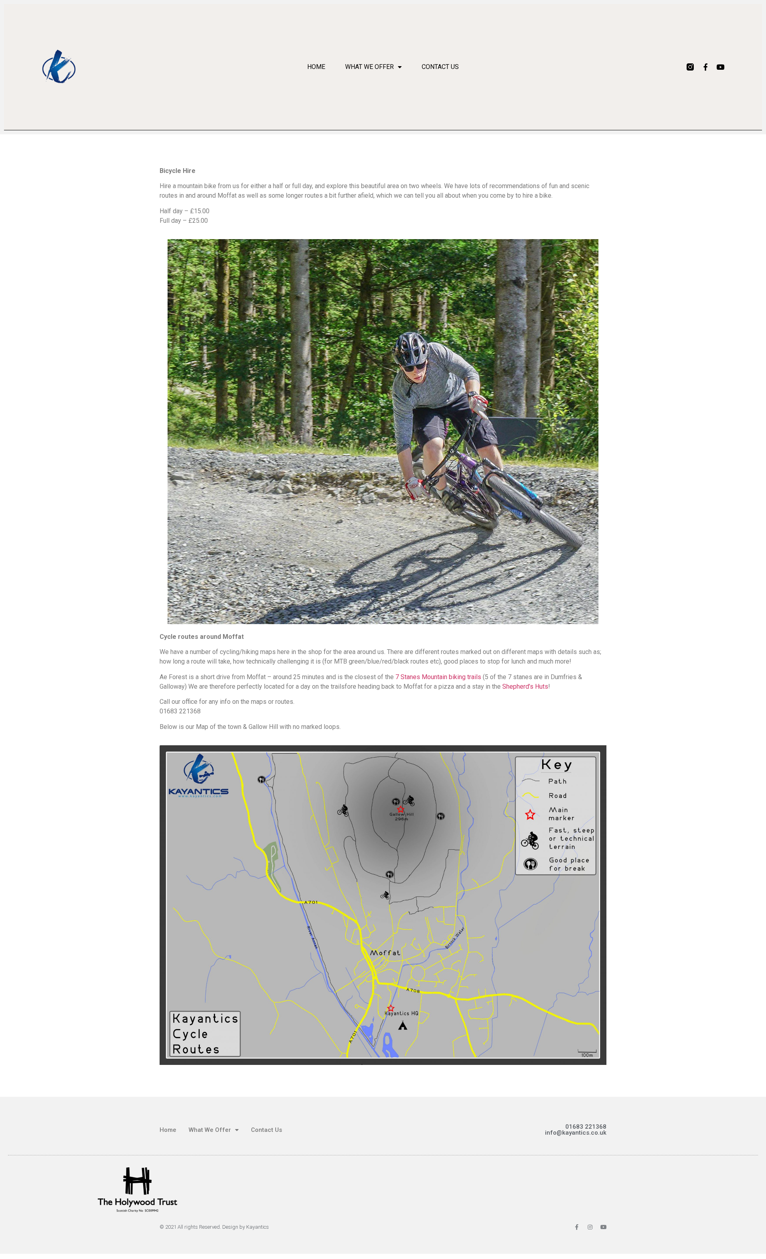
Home (316, 67)
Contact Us (440, 67)
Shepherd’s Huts (525, 686)
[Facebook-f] (705, 67)
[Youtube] (720, 67)
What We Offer (369, 67)
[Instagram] (590, 1227)
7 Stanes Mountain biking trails (438, 677)
